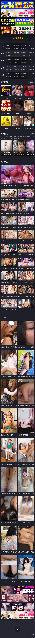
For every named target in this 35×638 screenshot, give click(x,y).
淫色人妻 (23, 66)
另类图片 (31, 62)
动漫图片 (31, 59)
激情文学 (8, 66)
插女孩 (9, 73)
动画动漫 (31, 52)
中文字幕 (16, 55)
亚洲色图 (16, 59)
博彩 (2, 47)
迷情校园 (8, 69)
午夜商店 (16, 73)
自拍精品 (23, 52)
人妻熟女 (23, 55)
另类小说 (16, 69)
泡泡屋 (16, 76)
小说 (2, 68)
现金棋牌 (23, 48)
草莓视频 (23, 73)
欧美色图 (23, 59)
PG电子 (9, 45)
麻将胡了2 (9, 48)
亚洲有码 (8, 55)
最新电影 (4, 162)
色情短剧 (23, 76)
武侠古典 (31, 66)
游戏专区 (31, 45)
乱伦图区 (23, 62)
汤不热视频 (31, 73)
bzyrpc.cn (17, 38)
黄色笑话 (23, 69)
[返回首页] (32, 634)
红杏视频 (8, 76)
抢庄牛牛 (31, 48)
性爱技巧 (31, 69)
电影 (2, 54)
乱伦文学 (16, 66)
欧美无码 (16, 52)
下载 (32, 134)
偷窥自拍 (8, 59)
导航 (2, 75)
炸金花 (16, 48)
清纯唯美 (16, 62)
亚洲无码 (8, 52)
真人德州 (16, 45)
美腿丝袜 (8, 62)
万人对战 (23, 45)
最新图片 (4, 317)
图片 (2, 61)
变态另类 (31, 55)
